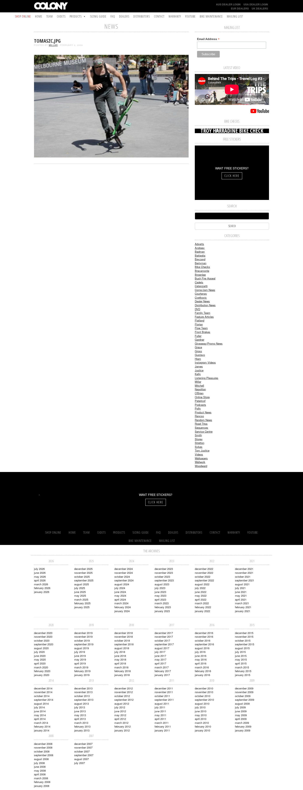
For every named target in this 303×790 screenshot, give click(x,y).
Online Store (202, 397)
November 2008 (43, 747)
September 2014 (43, 700)
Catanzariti (201, 286)
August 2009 (242, 703)
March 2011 (162, 723)
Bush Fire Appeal (205, 278)
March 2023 (162, 603)
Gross (198, 351)
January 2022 (202, 611)
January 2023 (162, 611)
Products (76, 16)
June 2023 (160, 592)
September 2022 (204, 580)
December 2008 (43, 744)
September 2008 (43, 755)
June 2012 (120, 711)
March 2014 (41, 723)
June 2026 (40, 573)
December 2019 (83, 633)
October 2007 (82, 751)
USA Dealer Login (255, 4)
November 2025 (83, 573)
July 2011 (160, 707)
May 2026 (40, 577)
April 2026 (40, 580)
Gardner (199, 340)
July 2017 (160, 652)
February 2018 (122, 671)
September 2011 (164, 700)
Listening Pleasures (206, 378)
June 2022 (200, 592)
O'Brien (199, 393)
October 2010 (202, 696)
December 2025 (83, 569)
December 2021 (244, 569)
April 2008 (40, 774)
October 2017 (162, 640)
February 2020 (42, 671)
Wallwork (200, 462)
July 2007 (79, 763)
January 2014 (41, 730)
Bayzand (200, 259)
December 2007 (83, 744)
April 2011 (160, 719)
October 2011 (162, 696)
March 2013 (81, 723)
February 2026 (42, 588)
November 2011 (164, 692)
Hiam (198, 359)
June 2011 (160, 711)
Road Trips (201, 424)
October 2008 (41, 751)
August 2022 (202, 584)
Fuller (198, 336)
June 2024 (120, 592)
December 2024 (123, 569)
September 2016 (204, 644)
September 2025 (83, 580)
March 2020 (41, 667)
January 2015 (242, 675)
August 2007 (81, 759)
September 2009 (244, 700)
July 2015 (240, 652)
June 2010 (200, 711)
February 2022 (203, 607)
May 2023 (160, 595)
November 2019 (83, 637)
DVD (197, 309)
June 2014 (40, 711)
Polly (198, 408)
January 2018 (122, 675)
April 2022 (200, 599)
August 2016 (202, 648)
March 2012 (121, 723)
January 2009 (242, 730)
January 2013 (81, 730)
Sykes (198, 447)
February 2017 (163, 671)
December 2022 (204, 569)
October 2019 (82, 640)
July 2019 (79, 652)
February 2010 (203, 726)
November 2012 (123, 692)
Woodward (201, 466)
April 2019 (80, 663)
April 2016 (200, 663)
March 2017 (162, 667)
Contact (159, 16)
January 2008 (41, 786)
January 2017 (162, 675)
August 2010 (202, 703)
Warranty (175, 16)
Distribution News (205, 305)
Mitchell (199, 385)
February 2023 (163, 607)
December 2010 (204, 688)
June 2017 (160, 656)
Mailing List (235, 16)
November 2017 (164, 637)
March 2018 (121, 667)
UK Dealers (260, 8)
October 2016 (202, 640)
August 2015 (242, 648)
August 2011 (162, 703)
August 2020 (41, 648)
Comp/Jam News (205, 290)
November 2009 (244, 692)
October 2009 (242, 696)
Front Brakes (202, 332)
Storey (199, 439)
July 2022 (200, 588)
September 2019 (83, 644)
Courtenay (201, 294)
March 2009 (242, 723)
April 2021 (241, 599)
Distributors (141, 16)
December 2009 (244, 688)
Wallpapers (201, 458)
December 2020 (43, 633)
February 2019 (82, 671)
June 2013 (80, 711)
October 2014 (41, 696)
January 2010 (202, 730)
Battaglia (200, 255)
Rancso (199, 416)
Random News (203, 420)
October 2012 (122, 696)
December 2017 (164, 633)
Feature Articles (204, 317)
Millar (53, 45)
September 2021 (244, 580)
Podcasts (200, 405)
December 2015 (244, 633)
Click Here (232, 176)
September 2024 (124, 580)
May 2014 (40, 715)
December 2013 (83, 688)
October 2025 (82, 577)
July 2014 (39, 707)
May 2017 (160, 659)
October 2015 (242, 640)
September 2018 (124, 644)
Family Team (202, 313)
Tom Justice (202, 450)
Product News (203, 412)
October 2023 (162, 577)
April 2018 (120, 663)
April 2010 (200, 719)
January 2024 (122, 611)
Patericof (200, 401)
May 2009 (241, 715)
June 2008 (40, 767)
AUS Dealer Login (228, 4)
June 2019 (80, 656)
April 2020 (40, 663)
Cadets (61, 16)
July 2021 (240, 588)
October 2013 (82, 696)
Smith (198, 435)
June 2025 (80, 592)
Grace (198, 347)
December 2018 (123, 633)
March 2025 (81, 599)
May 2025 (80, 595)
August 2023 (162, 584)
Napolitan (200, 389)
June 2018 (120, 656)
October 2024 (122, 577)
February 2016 (203, 671)
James (199, 366)
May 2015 (241, 659)
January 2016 (202, 675)
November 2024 (123, 573)
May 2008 (40, 770)
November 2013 (83, 692)
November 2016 (204, 637)
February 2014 (42, 726)
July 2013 (79, 707)
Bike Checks (202, 267)
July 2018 (119, 652)
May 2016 (201, 659)
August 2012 (121, 703)
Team (49, 16)
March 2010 (202, 723)
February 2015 (243, 671)
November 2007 (83, 747)
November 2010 (204, 692)
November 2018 (123, 637)
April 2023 (160, 599)
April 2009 (241, 719)
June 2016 (200, 656)
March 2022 (202, 603)
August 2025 (81, 584)
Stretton (199, 443)
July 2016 (200, 652)
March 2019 (81, 667)
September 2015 (244, 644)
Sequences (201, 428)
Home (38, 16)
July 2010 (200, 707)
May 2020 (40, 659)
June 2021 (241, 592)
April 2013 (80, 719)
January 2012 (122, 730)
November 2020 (43, 637)
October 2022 (202, 577)
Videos (199, 454)
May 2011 (160, 715)
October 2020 (41, 640)
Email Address (208, 39)
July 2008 (39, 763)
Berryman (200, 263)
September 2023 (164, 580)
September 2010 (204, 700)
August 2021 (242, 584)
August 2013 (81, 703)
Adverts (199, 244)
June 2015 (241, 656)
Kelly (198, 374)
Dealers (124, 16)
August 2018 (121, 648)
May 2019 (80, 659)
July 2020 (39, 652)
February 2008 (42, 782)
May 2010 (201, 715)
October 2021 (242, 577)
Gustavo (200, 355)
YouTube (190, 16)
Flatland (199, 320)
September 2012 (124, 700)
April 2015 (241, 663)
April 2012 (120, 719)
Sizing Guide (98, 16)
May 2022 (201, 595)
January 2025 (81, 607)
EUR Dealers (240, 8)
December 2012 (123, 688)
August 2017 (162, 648)
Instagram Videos (205, 362)
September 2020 (43, 644)
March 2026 (41, 584)
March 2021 (242, 603)
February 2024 (122, 607)
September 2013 (83, 700)
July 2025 (79, 588)
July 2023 (160, 588)
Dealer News (202, 301)
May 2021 (241, 595)
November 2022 (204, 573)
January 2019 (81, 675)
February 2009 (243, 726)
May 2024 (120, 595)
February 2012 (122, 726)
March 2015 (242, 667)
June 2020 (40, 656)
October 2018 (122, 640)
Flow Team (201, 328)
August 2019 (81, 648)
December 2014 (43, 688)
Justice (199, 370)
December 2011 (164, 688)
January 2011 (162, 730)
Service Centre (204, 431)
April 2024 (120, 599)
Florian (199, 324)
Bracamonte (202, 271)
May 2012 (120, 715)
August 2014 (41, 703)
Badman (200, 252)
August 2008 (41, 759)
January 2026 (41, 592)
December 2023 (164, 569)
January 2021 (242, 611)
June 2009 (241, 711)
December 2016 (204, 633)
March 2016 (202, 667)
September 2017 (164, 644)
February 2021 (243, 607)
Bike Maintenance (211, 16)
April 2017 (160, 663)
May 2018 (120, 659)
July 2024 (119, 588)
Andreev (200, 248)
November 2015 (244, 637)
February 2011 (163, 726)
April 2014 (40, 719)
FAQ (112, 16)
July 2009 (240, 707)
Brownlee (200, 275)
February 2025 (82, 603)
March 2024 (121, 603)
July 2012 (119, 707)
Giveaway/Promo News (209, 343)
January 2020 (41, 675)
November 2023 (164, 573)
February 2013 (82, 726)
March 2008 (41, 778)
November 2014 (43, 692)
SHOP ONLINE (23, 16)
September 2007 (83, 755)
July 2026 (39, 569)
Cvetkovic (201, 297)
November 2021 (244, 573)
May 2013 (80, 715)
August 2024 (121, 584)
